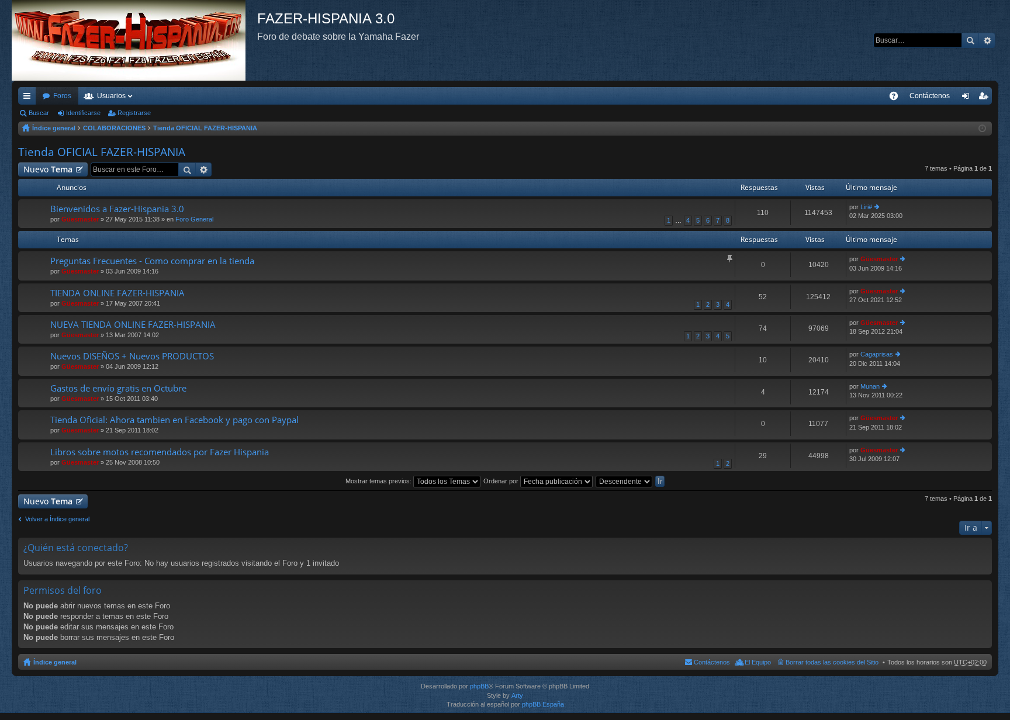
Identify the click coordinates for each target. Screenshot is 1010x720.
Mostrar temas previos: (379, 480)
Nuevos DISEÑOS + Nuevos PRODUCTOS (132, 356)
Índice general (53, 127)
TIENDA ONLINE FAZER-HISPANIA (117, 293)
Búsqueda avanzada (987, 40)
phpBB (479, 686)
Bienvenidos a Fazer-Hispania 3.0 (117, 208)
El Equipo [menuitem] (758, 662)
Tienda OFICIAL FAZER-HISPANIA (205, 127)
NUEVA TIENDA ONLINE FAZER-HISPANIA (133, 324)
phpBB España (543, 704)
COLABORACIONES (114, 127)
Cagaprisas (876, 354)
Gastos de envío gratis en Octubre (118, 388)
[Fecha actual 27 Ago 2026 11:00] (982, 128)
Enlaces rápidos (29, 98)
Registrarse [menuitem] (985, 98)
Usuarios (111, 96)
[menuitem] (929, 96)
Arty (517, 695)
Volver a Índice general (57, 518)
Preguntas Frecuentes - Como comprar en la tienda (152, 260)
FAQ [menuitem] (897, 98)
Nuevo (47, 169)
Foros (62, 96)
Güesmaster (80, 219)
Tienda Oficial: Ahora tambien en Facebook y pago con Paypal (174, 419)
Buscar (970, 40)
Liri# (866, 206)
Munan (870, 386)
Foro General (194, 219)
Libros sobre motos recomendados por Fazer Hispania (159, 452)
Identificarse (83, 112)
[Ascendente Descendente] (624, 480)
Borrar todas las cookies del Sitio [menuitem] (832, 662)
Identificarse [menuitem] (967, 98)
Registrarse (134, 112)
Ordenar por (501, 480)
